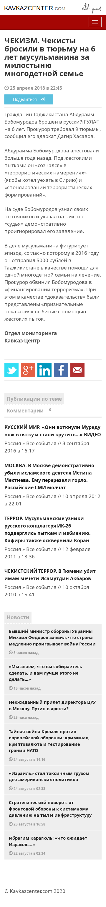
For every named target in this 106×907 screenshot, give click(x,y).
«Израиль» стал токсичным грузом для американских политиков (49, 780)
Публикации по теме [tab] (34, 398)
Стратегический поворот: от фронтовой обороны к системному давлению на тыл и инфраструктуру (50, 812)
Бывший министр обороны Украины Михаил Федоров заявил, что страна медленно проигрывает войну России (52, 641)
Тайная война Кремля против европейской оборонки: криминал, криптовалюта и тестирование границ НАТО (49, 745)
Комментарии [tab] (29, 410)
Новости (18, 617)
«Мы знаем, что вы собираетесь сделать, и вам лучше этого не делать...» (45, 676)
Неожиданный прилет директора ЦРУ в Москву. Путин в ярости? (52, 709)
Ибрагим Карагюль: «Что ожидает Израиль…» (48, 845)
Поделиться (26, 99)
